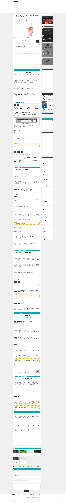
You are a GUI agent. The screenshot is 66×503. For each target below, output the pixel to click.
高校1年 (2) (45, 231)
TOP (15, 494)
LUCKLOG (15, 1)
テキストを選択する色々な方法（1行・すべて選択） (47, 39)
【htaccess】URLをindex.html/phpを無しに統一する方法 (47, 31)
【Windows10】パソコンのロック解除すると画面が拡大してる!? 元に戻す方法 (23, 455)
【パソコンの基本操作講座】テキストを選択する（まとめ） (23, 462)
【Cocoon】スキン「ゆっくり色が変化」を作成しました (47, 46)
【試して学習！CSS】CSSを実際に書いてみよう (50, 102)
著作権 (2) (44, 239)
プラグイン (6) (44, 187)
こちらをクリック (22, 190)
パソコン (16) (44, 212)
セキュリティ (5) (44, 206)
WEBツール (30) (44, 177)
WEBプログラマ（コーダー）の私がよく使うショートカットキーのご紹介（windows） (16, 462)
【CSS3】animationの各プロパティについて (50, 105)
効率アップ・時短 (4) (45, 220)
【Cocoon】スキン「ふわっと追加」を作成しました (47, 54)
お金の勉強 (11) (44, 193)
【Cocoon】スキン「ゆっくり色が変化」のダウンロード (50, 99)
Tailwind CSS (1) (45, 160)
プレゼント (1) (44, 215)
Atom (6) (44, 209)
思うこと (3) (44, 223)
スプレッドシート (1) (45, 204)
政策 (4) (43, 225)
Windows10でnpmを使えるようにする (37, 454)
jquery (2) (44, 166)
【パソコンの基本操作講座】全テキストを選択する (16, 454)
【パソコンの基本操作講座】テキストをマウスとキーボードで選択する (30, 455)
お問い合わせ (38, 497)
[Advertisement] (33, 8)
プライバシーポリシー (29, 497)
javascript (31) (44, 163)
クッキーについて (34, 497)
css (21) (43, 158)
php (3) (44, 182)
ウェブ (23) (44, 190)
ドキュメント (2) (45, 185)
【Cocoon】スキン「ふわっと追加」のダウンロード (50, 109)
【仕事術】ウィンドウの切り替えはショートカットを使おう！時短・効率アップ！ (34, 466)
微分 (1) (44, 228)
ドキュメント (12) (45, 179)
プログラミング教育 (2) (45, 217)
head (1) (44, 198)
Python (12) (44, 171)
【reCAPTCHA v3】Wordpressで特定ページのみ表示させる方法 (47, 61)
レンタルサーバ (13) (45, 201)
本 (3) (43, 236)
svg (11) (43, 174)
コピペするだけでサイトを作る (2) (46, 196)
